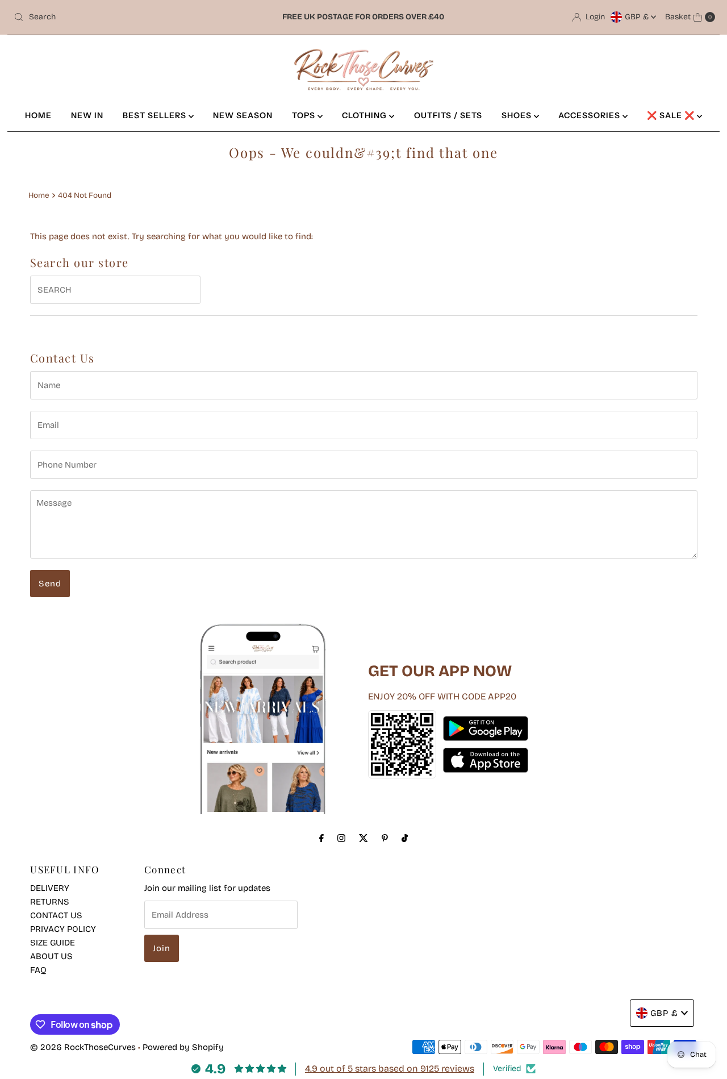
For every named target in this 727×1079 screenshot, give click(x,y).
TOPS (304, 115)
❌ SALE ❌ (672, 115)
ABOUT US (51, 956)
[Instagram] (341, 838)
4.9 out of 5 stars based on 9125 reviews (389, 1068)
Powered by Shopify (183, 1047)
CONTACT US (56, 915)
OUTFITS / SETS (448, 115)
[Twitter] (363, 838)
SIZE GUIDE (52, 943)
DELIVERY (49, 888)
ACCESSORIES (590, 115)
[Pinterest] (385, 838)
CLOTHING (365, 115)
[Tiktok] (405, 838)
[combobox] (124, 17)
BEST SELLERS (156, 115)
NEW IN (87, 115)
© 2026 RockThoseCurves (83, 1047)
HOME (38, 115)
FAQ (38, 970)
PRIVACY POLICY (63, 929)
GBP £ (638, 17)
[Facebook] (321, 838)
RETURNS (49, 902)
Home (38, 195)
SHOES (518, 115)
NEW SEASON (243, 115)
